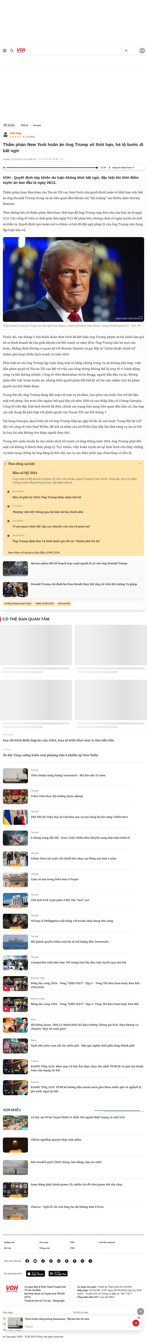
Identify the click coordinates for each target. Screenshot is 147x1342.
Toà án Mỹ (65, 603)
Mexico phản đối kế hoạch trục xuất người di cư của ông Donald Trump (79, 563)
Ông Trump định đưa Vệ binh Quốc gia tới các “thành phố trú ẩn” (56, 541)
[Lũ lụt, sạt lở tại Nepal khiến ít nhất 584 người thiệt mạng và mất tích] (15, 1122)
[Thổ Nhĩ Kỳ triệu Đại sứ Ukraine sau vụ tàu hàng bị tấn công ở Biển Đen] (15, 817)
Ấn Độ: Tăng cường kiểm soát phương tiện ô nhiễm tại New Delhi (50, 755)
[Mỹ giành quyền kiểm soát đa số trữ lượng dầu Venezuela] (15, 942)
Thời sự (24, 125)
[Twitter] (82, 1261)
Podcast (35, 1061)
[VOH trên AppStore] (35, 1274)
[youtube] (35, 1261)
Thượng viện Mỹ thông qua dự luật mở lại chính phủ (48, 512)
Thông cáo (44, 1248)
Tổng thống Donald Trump (18, 603)
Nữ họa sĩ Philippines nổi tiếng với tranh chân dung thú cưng (72, 921)
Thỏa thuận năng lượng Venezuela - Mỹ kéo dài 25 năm (68, 775)
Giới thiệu (8, 1312)
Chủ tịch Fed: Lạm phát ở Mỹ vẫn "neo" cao (60, 900)
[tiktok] (43, 1261)
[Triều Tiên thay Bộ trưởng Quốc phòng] (15, 796)
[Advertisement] (73, 96)
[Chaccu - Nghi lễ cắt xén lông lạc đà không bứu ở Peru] (15, 1212)
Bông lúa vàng (37, 978)
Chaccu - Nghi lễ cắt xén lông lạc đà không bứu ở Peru (67, 1207)
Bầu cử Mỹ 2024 (25, 472)
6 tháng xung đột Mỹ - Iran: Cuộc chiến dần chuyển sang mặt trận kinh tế (80, 838)
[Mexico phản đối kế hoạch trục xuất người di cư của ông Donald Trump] (15, 568)
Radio (33, 1019)
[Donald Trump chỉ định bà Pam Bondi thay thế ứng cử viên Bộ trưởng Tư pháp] (15, 589)
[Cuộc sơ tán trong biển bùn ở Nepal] (15, 879)
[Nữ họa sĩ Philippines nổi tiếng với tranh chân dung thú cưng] (15, 921)
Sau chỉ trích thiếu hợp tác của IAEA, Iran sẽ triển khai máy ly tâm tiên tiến (58, 740)
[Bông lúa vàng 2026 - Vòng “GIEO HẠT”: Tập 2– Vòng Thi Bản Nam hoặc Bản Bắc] (15, 1004)
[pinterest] (51, 1261)
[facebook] (27, 1261)
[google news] (67, 1261)
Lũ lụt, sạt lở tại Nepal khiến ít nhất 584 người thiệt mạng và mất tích (78, 1117)
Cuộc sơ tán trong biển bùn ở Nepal (54, 879)
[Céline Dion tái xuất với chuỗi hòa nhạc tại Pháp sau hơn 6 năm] (15, 858)
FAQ (72, 1248)
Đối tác (7, 1248)
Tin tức (11, 125)
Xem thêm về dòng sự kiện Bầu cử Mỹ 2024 (34, 552)
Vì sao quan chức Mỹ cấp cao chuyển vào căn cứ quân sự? (51, 526)
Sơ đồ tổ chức (81, 1312)
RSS (72, 1242)
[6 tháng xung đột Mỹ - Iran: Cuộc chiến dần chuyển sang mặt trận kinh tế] (15, 838)
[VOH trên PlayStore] (58, 1274)
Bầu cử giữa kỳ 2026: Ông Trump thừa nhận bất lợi (47, 497)
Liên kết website (107, 1242)
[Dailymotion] (90, 1261)
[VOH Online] (21, 51)
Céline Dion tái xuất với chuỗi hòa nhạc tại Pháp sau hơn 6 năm (73, 858)
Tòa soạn (43, 1242)
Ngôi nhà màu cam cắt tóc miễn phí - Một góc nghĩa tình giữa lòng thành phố (83, 1045)
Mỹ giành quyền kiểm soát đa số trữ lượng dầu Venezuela (70, 941)
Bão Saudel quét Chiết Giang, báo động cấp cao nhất (66, 1162)
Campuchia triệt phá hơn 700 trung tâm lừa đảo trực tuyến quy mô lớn (78, 962)
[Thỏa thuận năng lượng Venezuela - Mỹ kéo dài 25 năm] (15, 775)
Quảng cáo (9, 1242)
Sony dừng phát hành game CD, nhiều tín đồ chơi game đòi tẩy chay (76, 1184)
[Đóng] (139, 1317)
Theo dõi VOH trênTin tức (51, 159)
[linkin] (59, 1261)
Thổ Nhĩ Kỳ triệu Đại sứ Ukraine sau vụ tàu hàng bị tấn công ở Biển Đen (79, 817)
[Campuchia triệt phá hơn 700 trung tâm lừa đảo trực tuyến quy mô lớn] (15, 962)
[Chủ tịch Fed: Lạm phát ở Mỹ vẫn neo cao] (15, 900)
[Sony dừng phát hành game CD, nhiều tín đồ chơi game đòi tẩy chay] (15, 1189)
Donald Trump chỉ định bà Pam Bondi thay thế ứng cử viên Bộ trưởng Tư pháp (84, 584)
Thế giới (37, 125)
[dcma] (75, 1261)
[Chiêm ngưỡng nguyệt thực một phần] (15, 1145)
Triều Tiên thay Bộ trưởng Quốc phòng (57, 796)
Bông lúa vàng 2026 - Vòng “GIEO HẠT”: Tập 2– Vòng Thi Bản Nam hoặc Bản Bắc (85, 1004)
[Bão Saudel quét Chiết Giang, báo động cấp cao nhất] (15, 1167)
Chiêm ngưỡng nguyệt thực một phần (56, 1139)
